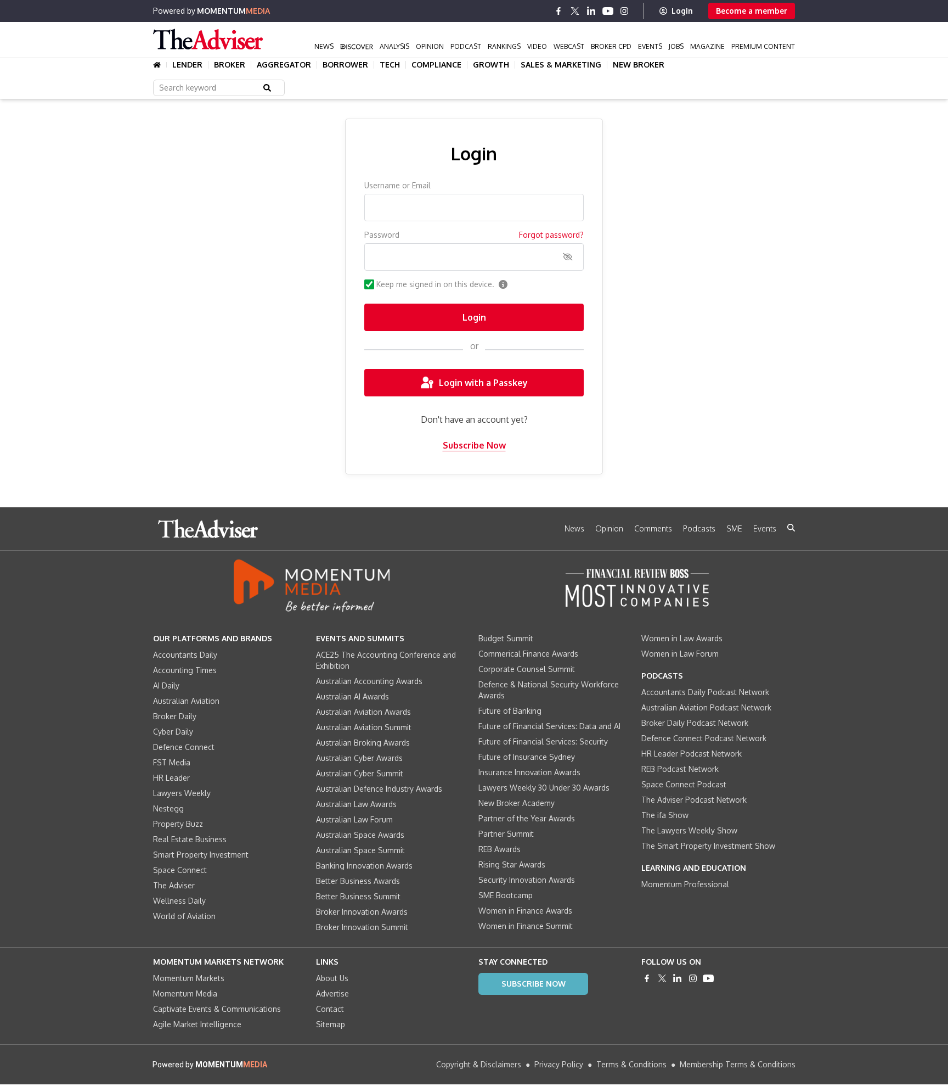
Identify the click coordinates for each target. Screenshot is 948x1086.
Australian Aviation (186, 701)
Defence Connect (184, 747)
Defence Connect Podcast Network (703, 738)
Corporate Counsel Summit (526, 669)
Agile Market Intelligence (197, 1024)
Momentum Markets (188, 978)
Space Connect (180, 870)
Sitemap (330, 1024)
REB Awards (499, 849)
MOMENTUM (233, 10)
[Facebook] (558, 10)
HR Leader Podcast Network (691, 753)
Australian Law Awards (356, 804)
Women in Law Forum (680, 653)
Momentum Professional (685, 884)
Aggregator (284, 65)
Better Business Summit (358, 896)
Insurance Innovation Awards (529, 772)
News (324, 46)
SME (734, 528)
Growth (491, 65)
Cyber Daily (173, 731)
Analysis (394, 46)
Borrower (345, 65)
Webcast (569, 46)
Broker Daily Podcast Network (694, 722)
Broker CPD (611, 46)
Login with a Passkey (483, 382)
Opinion (430, 46)
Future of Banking (509, 710)
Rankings (504, 46)
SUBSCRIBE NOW (533, 983)
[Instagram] (624, 10)
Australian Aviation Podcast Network (706, 707)
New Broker (638, 65)
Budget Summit (505, 638)
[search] (791, 527)
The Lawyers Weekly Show (689, 830)
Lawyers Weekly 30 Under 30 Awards (544, 787)
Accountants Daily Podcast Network (705, 692)
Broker (229, 65)
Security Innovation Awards (526, 880)
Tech (390, 65)
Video (537, 46)
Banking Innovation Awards (364, 865)
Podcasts (699, 528)
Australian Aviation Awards (363, 711)
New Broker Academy (516, 803)
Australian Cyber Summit (359, 773)
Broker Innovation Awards (362, 911)
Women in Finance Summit (525, 926)
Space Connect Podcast (683, 784)
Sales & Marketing (561, 65)
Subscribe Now (474, 445)
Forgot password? (551, 234)
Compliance (436, 65)
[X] (574, 10)
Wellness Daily (179, 900)
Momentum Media (185, 993)
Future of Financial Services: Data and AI (549, 726)
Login (682, 10)
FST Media (171, 762)
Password (381, 234)
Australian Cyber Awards (359, 758)
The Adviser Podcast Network (694, 799)
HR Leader (171, 777)
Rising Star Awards (511, 864)
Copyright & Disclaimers (478, 1064)
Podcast (465, 46)
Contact (330, 1009)
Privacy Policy (558, 1064)
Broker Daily (174, 716)
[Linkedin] (591, 10)
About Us (332, 978)
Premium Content (763, 46)
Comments (653, 528)
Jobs (676, 46)
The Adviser (174, 885)
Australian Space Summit (360, 850)
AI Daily (166, 685)
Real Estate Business (190, 839)
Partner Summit (506, 833)
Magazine (707, 46)
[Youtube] (607, 10)
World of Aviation (184, 916)
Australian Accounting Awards (369, 681)
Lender (187, 65)
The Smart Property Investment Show (708, 845)
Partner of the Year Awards (526, 818)
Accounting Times (185, 670)
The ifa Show (665, 815)
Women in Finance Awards (525, 910)
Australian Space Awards (360, 834)
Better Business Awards (358, 881)
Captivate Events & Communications (217, 1009)
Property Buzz (178, 824)
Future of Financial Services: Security (543, 741)
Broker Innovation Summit (362, 927)
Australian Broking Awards (363, 742)
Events (650, 46)
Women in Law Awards (682, 638)
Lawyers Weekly (182, 793)
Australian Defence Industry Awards (379, 788)
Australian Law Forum (354, 819)
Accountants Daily (185, 654)
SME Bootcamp (505, 895)
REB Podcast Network (680, 769)
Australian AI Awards (352, 696)
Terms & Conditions (631, 1064)
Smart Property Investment (201, 854)
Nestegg (168, 808)
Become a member (751, 10)
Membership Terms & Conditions (737, 1064)
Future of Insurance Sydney (526, 757)
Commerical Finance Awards (528, 653)
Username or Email (397, 185)
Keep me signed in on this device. (435, 284)
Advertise (332, 993)
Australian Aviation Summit (363, 727)
